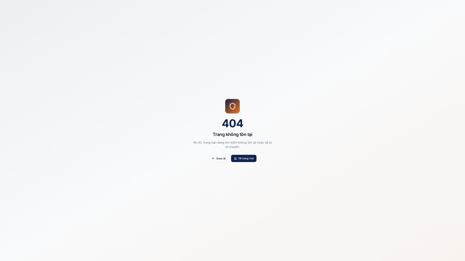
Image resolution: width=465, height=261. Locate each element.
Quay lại (221, 158)
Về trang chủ (246, 158)
